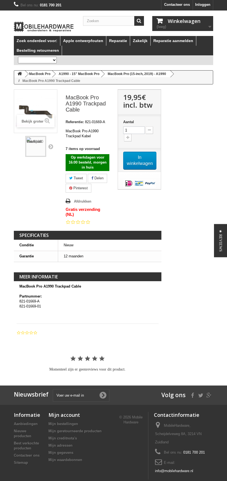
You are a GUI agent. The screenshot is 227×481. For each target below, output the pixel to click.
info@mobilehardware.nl (174, 471)
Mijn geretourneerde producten (75, 431)
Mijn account (64, 415)
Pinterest (80, 188)
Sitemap (21, 463)
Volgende (50, 146)
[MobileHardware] (44, 27)
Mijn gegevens (60, 453)
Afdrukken (82, 201)
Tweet (78, 178)
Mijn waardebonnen (65, 460)
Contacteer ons (177, 4)
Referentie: (75, 122)
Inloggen (202, 4)
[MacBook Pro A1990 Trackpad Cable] (35, 146)
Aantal (128, 122)
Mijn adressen (60, 445)
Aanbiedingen (26, 424)
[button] (220, 240)
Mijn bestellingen (63, 424)
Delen (98, 178)
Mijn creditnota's (62, 438)
